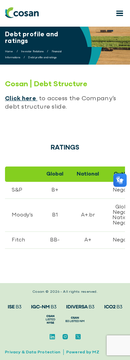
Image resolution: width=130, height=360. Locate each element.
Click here (21, 99)
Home (9, 51)
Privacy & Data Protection (33, 352)
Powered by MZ (82, 352)
